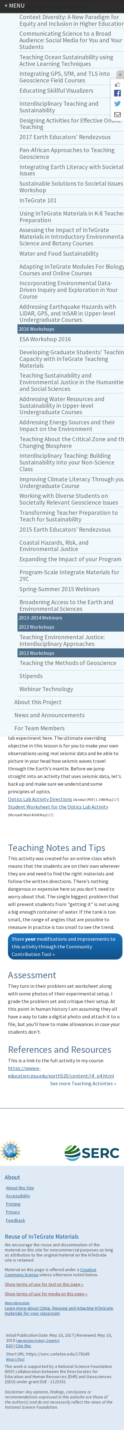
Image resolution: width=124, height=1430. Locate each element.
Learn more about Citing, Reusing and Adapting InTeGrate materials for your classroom (59, 1310)
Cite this (23, 1346)
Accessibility (18, 1196)
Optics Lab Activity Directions (40, 799)
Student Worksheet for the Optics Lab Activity (58, 806)
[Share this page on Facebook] (117, 93)
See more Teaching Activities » (83, 1083)
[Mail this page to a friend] (117, 115)
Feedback (15, 1220)
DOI (9, 1346)
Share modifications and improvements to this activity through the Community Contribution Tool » (63, 946)
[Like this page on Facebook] (117, 84)
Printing (13, 1204)
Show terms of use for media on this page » (46, 1294)
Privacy (13, 1212)
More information (17, 1303)
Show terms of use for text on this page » (44, 1284)
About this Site (20, 1188)
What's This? (15, 1359)
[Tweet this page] (117, 104)
